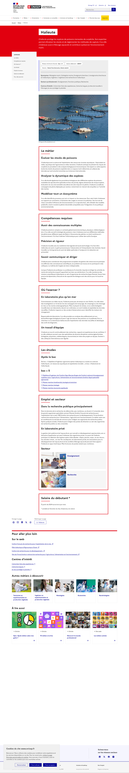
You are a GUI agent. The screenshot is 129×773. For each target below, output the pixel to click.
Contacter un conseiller (50, 18)
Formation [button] (16, 18)
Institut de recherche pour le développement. (27, 551)
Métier (19, 22)
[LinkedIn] (22, 522)
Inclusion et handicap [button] (66, 18)
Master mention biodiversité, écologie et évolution (60, 382)
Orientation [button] (35, 18)
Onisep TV (91, 5)
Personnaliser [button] (21, 765)
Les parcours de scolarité (82, 769)
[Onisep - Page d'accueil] (34, 6)
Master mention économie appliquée (55, 388)
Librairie (101, 5)
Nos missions (112, 5)
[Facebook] (30, 522)
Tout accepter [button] (50, 765)
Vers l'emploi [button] (81, 18)
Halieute (41, 522)
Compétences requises (19, 61)
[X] (26, 522)
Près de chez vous (95, 18)
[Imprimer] (13, 522)
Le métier (16, 58)
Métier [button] (26, 18)
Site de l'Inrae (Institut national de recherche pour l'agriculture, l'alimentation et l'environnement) (45, 554)
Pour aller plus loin (18, 77)
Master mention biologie (51, 385)
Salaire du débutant (19, 73)
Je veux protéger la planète (21, 569)
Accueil (14, 22)
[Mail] (18, 522)
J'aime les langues (18, 567)
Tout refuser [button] (35, 765)
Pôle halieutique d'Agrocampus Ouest (25, 547)
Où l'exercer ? (17, 64)
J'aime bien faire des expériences (23, 564)
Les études (16, 67)
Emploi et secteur (18, 70)
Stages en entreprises (103, 769)
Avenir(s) (105, 18)
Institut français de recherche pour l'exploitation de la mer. (32, 544)
